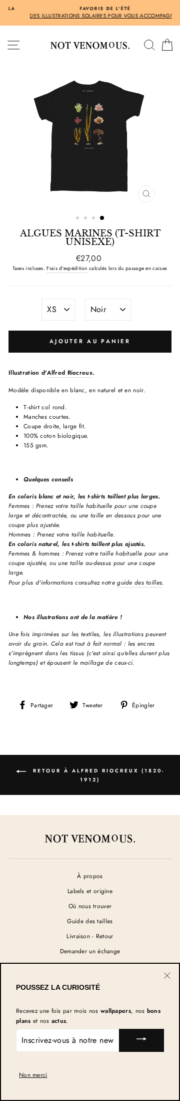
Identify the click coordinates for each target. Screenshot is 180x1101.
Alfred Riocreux (69, 372)
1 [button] (78, 218)
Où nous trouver (90, 906)
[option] (90, 136)
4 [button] (102, 218)
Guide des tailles (89, 921)
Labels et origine (90, 891)
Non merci (33, 1074)
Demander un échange (90, 951)
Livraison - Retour (89, 936)
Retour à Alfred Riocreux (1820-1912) (97, 775)
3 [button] (94, 218)
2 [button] (86, 218)
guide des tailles (139, 582)
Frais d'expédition (66, 268)
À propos (89, 876)
